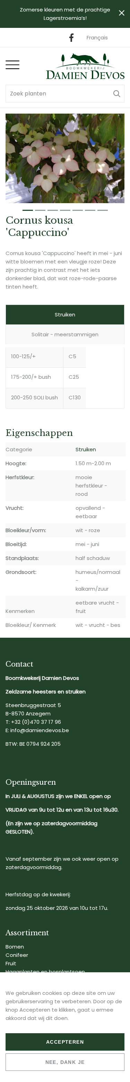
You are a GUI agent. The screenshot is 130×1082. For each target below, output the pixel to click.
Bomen (15, 946)
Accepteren (65, 1042)
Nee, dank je (65, 1062)
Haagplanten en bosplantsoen (45, 971)
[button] (116, 93)
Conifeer (17, 955)
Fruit (11, 963)
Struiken (65, 314)
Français (97, 37)
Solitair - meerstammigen (65, 334)
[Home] (85, 66)
